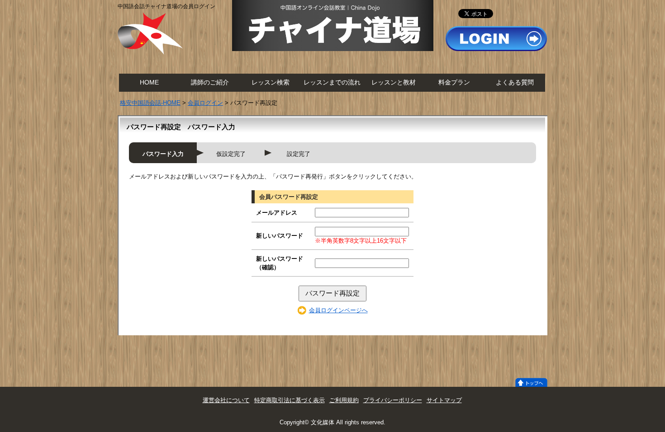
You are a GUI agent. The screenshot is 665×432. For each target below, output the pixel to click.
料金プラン (454, 82)
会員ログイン (205, 102)
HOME (149, 82)
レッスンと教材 (393, 82)
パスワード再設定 (332, 293)
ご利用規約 (344, 400)
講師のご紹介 (210, 82)
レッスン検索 (271, 82)
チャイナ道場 (332, 25)
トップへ (531, 382)
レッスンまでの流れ (332, 82)
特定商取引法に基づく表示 (289, 400)
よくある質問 (515, 82)
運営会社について (226, 400)
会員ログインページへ (338, 310)
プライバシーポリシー (392, 400)
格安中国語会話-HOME (150, 102)
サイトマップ (444, 400)
